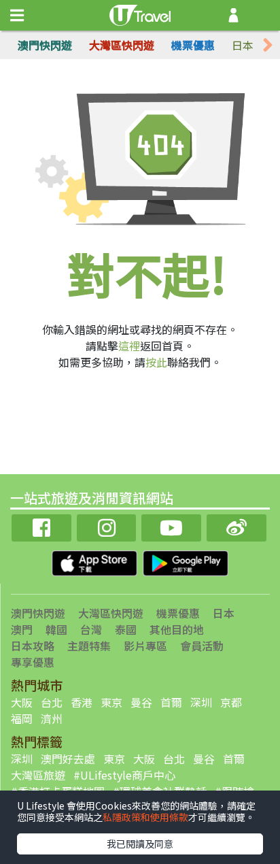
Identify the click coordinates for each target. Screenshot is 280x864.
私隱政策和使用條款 (145, 817)
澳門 (22, 629)
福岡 (22, 718)
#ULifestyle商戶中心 (124, 775)
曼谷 (141, 702)
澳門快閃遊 (45, 45)
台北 (52, 702)
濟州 (52, 718)
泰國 (126, 629)
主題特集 (89, 645)
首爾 (171, 702)
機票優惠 (193, 45)
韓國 (56, 629)
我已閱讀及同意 (140, 843)
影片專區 (145, 645)
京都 (231, 702)
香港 (81, 702)
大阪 (22, 702)
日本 (242, 45)
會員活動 (202, 645)
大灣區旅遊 (38, 775)
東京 (111, 702)
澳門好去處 (68, 758)
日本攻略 (32, 645)
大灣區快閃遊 (121, 45)
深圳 (201, 702)
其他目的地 (177, 629)
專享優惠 (32, 662)
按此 (156, 362)
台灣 (91, 629)
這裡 (129, 345)
